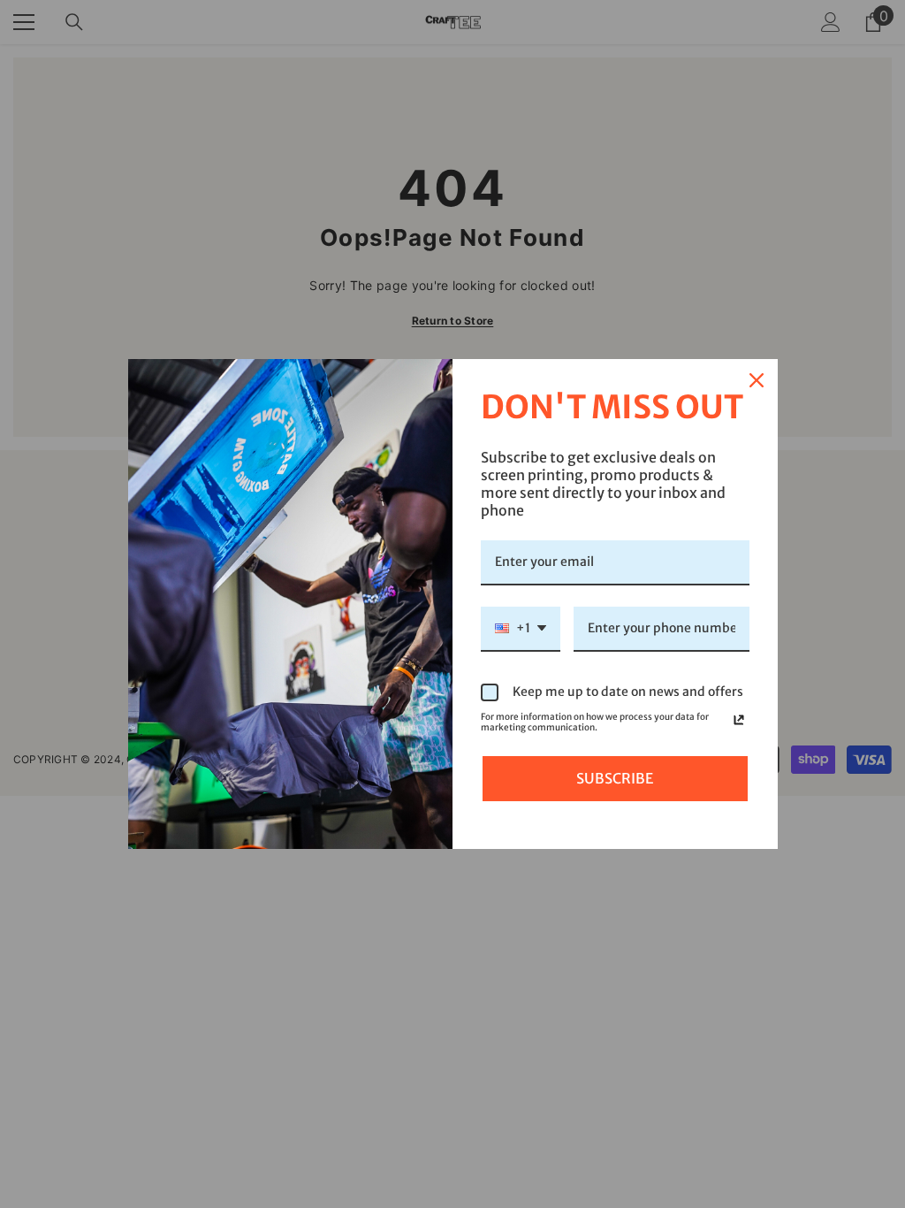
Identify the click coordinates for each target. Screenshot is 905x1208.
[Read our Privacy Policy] (738, 719)
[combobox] (520, 629)
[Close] (756, 380)
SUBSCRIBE (614, 778)
